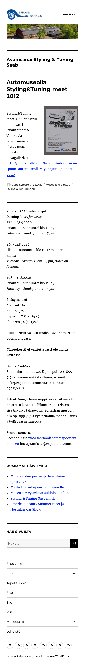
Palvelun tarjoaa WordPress (52, 656)
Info (10, 573)
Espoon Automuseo (19, 656)
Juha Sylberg (20, 184)
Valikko (69, 14)
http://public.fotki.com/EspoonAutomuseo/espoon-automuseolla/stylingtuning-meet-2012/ (42, 168)
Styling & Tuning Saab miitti (32, 498)
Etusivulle (14, 564)
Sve (9, 602)
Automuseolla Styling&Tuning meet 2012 (37, 89)
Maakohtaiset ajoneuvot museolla (37, 487)
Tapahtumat (16, 583)
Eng (10, 593)
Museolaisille (16, 622)
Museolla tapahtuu (58, 184)
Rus (10, 612)
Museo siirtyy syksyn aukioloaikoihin (39, 493)
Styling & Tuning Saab (21, 188)
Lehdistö (13, 631)
